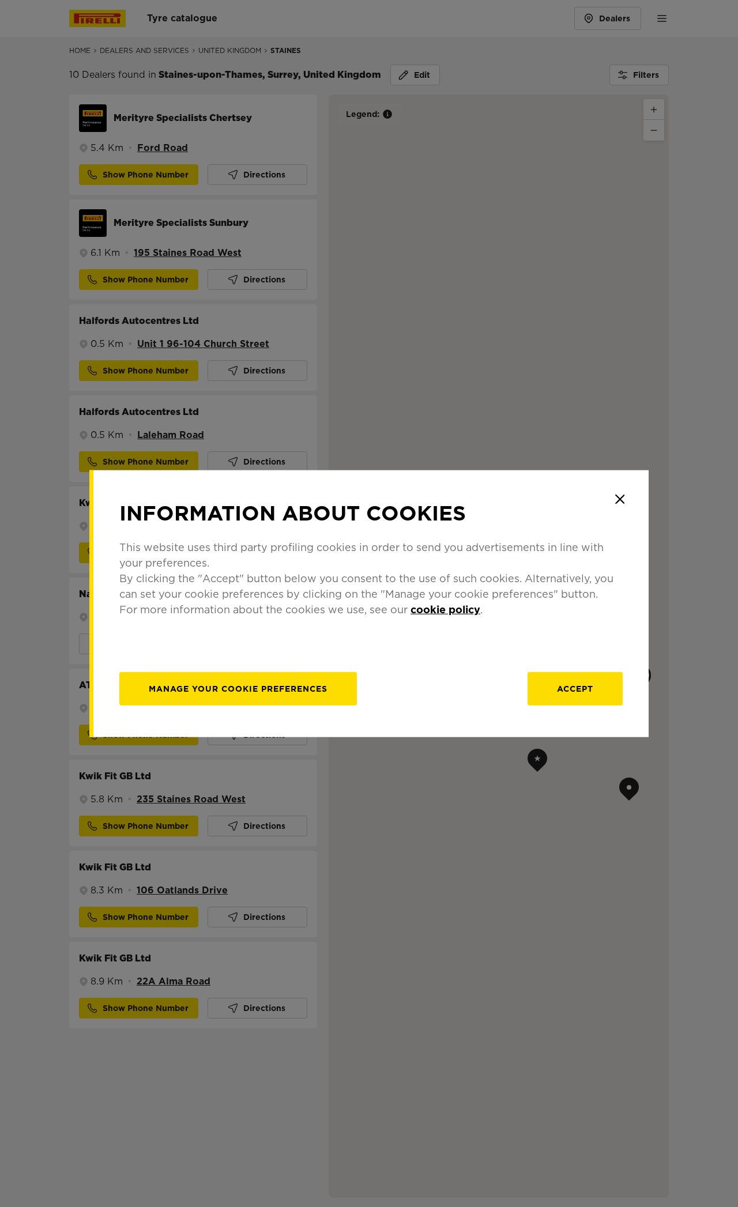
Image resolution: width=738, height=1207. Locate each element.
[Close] (619, 499)
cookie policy (445, 609)
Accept (575, 688)
